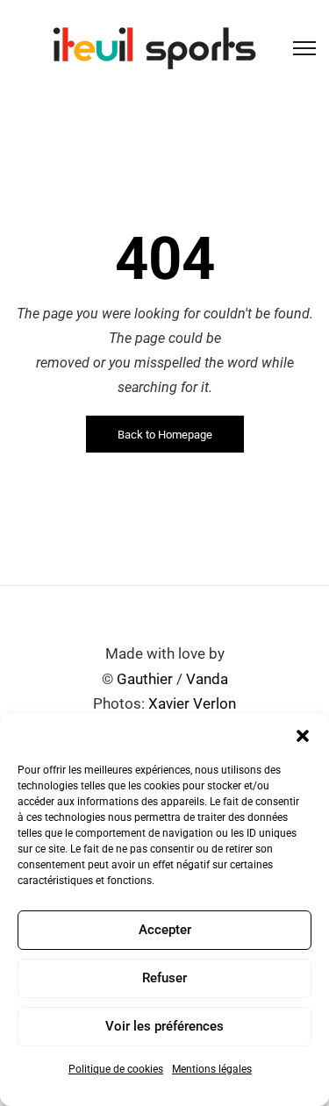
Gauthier (145, 679)
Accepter (165, 930)
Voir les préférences (164, 1026)
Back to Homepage (165, 434)
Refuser (164, 978)
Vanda (207, 679)
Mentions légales (212, 1069)
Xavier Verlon (192, 703)
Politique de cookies (115, 1069)
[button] (302, 736)
